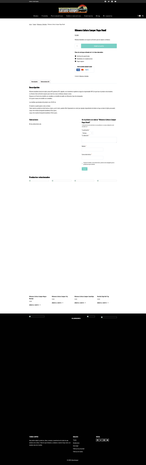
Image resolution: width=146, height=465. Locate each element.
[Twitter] (108, 1)
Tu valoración (85, 135)
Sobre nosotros (73, 16)
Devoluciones (76, 443)
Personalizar (57, 16)
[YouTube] (115, 1)
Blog (98, 16)
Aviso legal (75, 446)
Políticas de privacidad (78, 449)
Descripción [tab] (34, 81)
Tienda (45, 16)
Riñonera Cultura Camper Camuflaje (84, 296)
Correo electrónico (87, 154)
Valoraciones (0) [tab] (45, 81)
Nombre (84, 146)
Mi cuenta (107, 16)
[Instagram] (112, 1)
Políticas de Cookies (78, 451)
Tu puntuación (86, 130)
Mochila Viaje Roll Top (103, 296)
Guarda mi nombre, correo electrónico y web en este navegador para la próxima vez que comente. (98, 163)
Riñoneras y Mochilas (84, 76)
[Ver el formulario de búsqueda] (142, 15)
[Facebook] (105, 1)
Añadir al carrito (99, 46)
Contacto (88, 16)
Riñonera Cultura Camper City (60, 296)
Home (36, 16)
